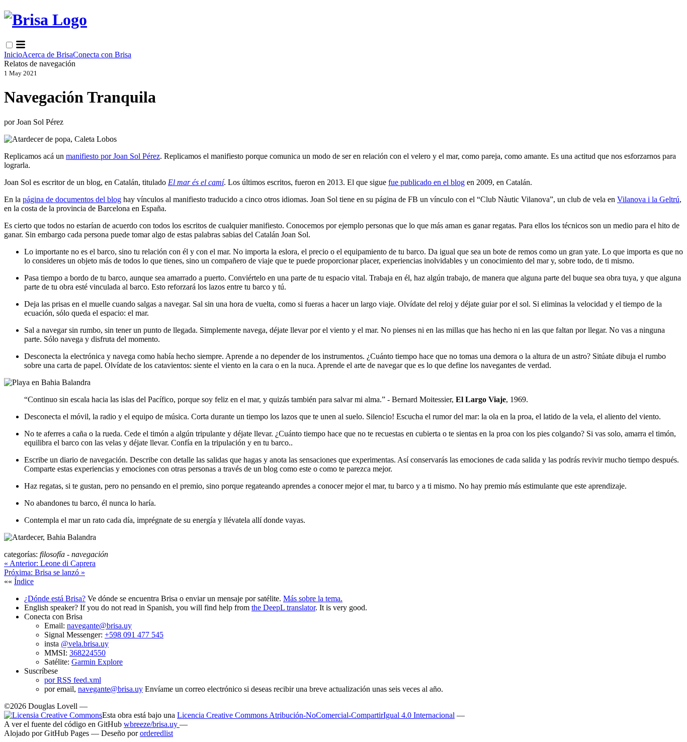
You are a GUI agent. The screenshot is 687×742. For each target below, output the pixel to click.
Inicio (13, 54)
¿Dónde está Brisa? (54, 598)
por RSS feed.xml (72, 680)
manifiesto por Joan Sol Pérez (113, 156)
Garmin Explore (97, 662)
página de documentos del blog (72, 199)
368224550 (87, 652)
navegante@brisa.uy (99, 625)
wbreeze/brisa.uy (152, 724)
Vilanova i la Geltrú (648, 199)
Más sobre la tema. (312, 598)
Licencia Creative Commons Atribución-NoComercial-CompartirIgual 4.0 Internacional (316, 715)
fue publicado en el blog (426, 182)
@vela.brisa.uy (85, 643)
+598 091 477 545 (134, 634)
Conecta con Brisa (102, 54)
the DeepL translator (283, 607)
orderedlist (156, 733)
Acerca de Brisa (47, 54)
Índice (24, 581)
